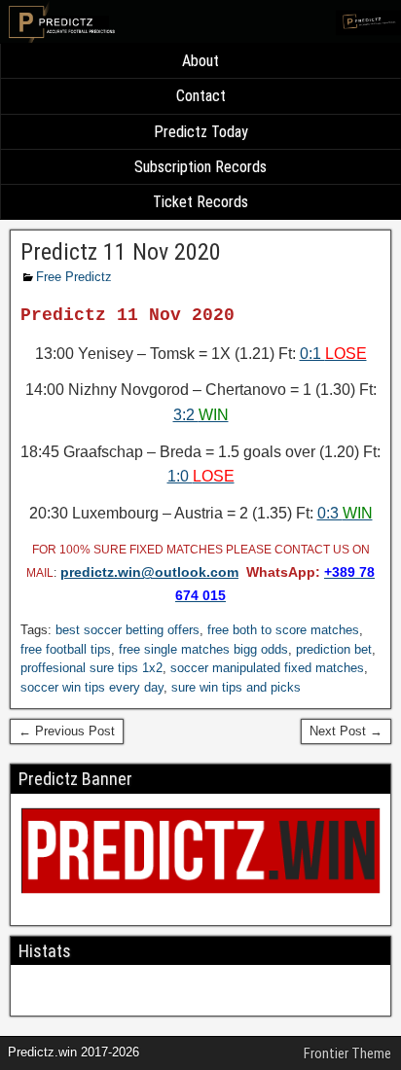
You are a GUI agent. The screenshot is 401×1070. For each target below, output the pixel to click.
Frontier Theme (347, 1053)
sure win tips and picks (236, 687)
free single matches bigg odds (203, 649)
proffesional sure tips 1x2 (91, 667)
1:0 (201, 476)
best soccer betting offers (127, 630)
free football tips (65, 649)
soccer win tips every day (92, 687)
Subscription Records (200, 167)
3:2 (201, 415)
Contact (201, 96)
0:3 (345, 513)
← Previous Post (66, 731)
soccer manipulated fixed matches (267, 667)
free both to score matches (283, 630)
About (200, 61)
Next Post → (346, 731)
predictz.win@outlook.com (149, 572)
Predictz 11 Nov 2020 (120, 252)
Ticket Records (200, 202)
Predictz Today (201, 132)
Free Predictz (74, 276)
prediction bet (334, 649)
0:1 (333, 353)
